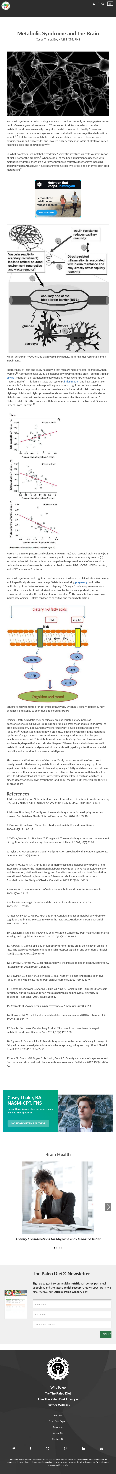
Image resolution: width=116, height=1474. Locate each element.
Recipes (58, 1415)
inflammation (71, 381)
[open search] (103, 3)
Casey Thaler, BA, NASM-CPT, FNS (58, 39)
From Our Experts (58, 1421)
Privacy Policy (29, 1462)
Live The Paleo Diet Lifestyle (58, 1399)
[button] (110, 4)
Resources (58, 1427)
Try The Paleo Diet (58, 1393)
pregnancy (81, 582)
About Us (58, 1433)
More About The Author (28, 1123)
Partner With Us (58, 1405)
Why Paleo (58, 1387)
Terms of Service (13, 1462)
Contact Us (58, 1438)
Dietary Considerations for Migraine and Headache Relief (58, 1239)
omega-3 (12, 377)
